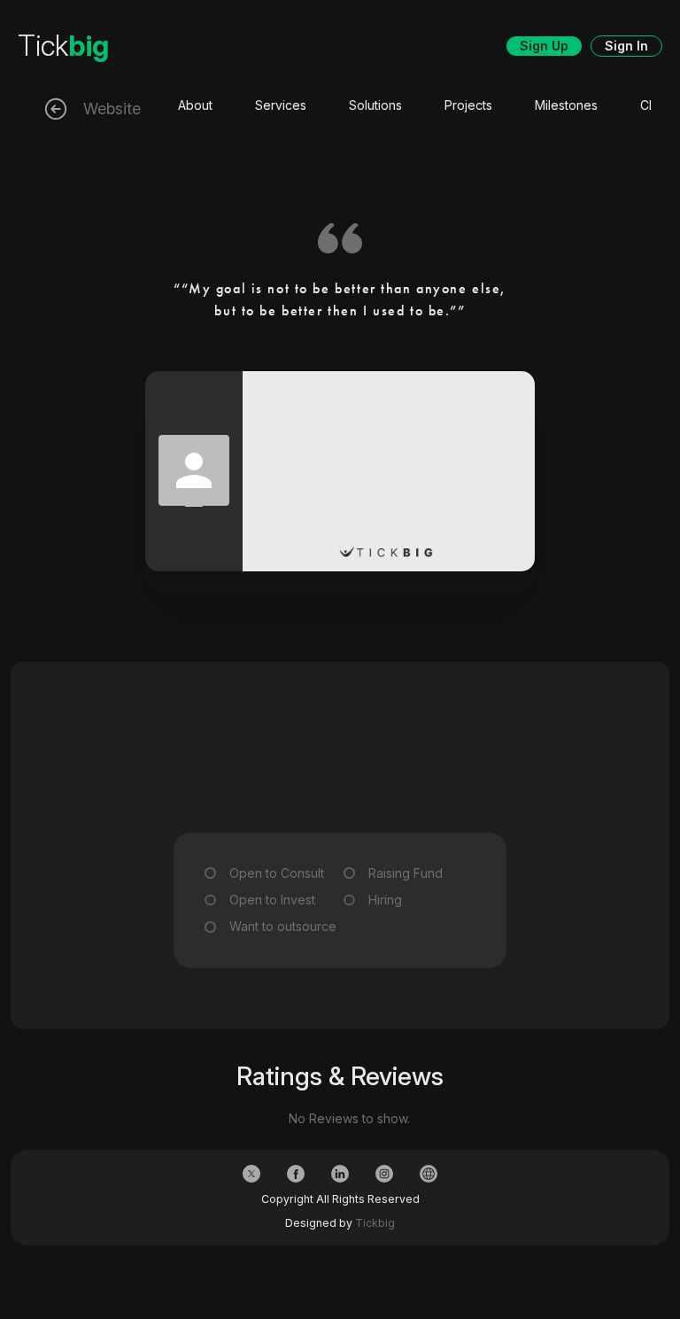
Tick (63, 45)
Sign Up (544, 45)
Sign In (626, 45)
